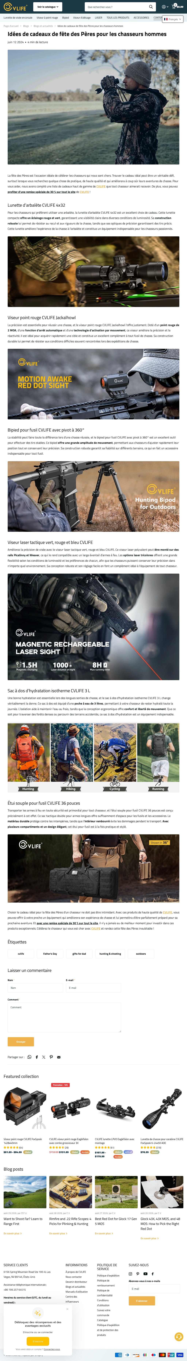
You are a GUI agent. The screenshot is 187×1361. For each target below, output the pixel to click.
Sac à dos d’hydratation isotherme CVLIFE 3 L (49, 690)
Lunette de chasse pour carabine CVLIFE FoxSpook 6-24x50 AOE (162, 1141)
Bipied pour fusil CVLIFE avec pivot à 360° (46, 430)
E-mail (70, 980)
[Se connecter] (165, 7)
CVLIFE (167, 912)
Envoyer (20, 1042)
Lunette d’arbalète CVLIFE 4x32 (36, 205)
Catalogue (102, 1320)
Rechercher (151, 6)
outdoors (141, 954)
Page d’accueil (11, 26)
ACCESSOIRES (141, 17)
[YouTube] (145, 1273)
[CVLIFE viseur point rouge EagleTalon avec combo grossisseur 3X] (70, 1108)
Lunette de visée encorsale (18, 17)
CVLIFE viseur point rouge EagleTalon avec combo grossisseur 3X (68, 1141)
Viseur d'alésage (82, 17)
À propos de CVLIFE (76, 1272)
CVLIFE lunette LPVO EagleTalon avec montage (114, 1141)
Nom (11, 980)
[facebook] (153, 1273)
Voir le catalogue (46, 7)
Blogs (26, 26)
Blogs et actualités (43, 26)
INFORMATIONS (76, 1265)
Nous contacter (74, 1277)
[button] (172, 19)
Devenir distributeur (76, 1282)
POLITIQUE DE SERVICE (107, 1267)
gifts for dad (79, 954)
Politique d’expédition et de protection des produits (108, 1330)
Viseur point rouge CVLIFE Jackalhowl (42, 317)
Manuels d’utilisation (77, 1292)
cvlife (21, 954)
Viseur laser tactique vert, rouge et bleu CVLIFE (50, 542)
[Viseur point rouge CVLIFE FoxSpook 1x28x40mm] (25, 1108)
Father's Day (50, 954)
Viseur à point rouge (47, 17)
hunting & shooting (110, 954)
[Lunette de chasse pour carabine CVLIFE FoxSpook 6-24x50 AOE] (162, 1108)
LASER (98, 17)
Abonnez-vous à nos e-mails (144, 1281)
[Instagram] (130, 1274)
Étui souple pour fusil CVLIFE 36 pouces (44, 803)
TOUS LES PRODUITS (118, 17)
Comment (14, 999)
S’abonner (142, 1301)
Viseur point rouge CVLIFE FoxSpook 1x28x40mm (23, 1141)
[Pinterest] (137, 1274)
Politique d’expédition (108, 1275)
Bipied (65, 17)
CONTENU (159, 17)
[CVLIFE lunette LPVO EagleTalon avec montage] (116, 1108)
